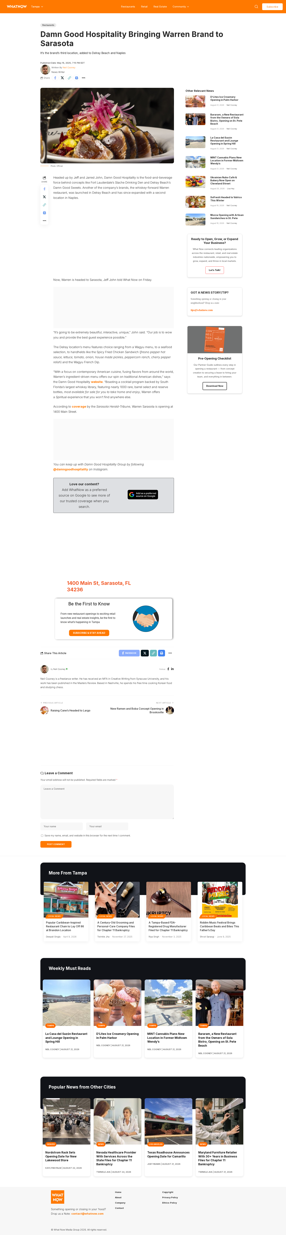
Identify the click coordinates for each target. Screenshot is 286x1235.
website (97, 382)
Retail (144, 6)
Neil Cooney (69, 67)
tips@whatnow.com (202, 310)
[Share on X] (62, 78)
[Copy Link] (69, 78)
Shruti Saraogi (207, 936)
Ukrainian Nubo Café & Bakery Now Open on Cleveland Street (223, 180)
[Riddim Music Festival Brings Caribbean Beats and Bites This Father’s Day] (220, 900)
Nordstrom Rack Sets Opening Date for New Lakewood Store (60, 1156)
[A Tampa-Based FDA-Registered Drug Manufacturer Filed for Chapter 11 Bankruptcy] (168, 900)
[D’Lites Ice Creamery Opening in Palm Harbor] (195, 101)
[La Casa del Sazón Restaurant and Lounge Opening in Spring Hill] (195, 142)
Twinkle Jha (103, 936)
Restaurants (128, 6)
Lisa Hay (230, 188)
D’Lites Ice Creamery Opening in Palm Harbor (224, 98)
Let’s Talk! (214, 270)
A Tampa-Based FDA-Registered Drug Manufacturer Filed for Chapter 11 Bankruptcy (168, 926)
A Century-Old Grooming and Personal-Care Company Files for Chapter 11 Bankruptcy (116, 926)
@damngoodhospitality (70, 469)
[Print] (76, 78)
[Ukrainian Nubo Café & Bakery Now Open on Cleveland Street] (195, 182)
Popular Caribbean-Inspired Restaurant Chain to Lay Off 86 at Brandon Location (65, 926)
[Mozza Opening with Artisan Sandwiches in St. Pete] (195, 219)
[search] (256, 6)
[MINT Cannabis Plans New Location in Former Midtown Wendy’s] (195, 162)
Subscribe (272, 6)
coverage (79, 406)
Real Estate (160, 6)
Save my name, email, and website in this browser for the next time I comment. (88, 835)
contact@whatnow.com (87, 1213)
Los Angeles (156, 1144)
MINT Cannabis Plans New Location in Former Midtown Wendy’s (226, 160)
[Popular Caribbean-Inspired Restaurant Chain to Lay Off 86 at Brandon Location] (66, 900)
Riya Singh (154, 936)
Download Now (214, 386)
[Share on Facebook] (55, 78)
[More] (83, 78)
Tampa (50, 1025)
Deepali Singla (53, 936)
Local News (54, 916)
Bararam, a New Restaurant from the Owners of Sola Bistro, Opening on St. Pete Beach (226, 119)
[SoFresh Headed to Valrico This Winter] (195, 202)
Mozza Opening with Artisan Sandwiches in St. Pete (227, 216)
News (101, 1144)
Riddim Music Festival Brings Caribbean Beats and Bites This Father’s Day (219, 926)
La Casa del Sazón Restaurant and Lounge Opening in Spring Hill (224, 140)
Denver (51, 1144)
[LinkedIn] (172, 669)
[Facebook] (168, 669)
